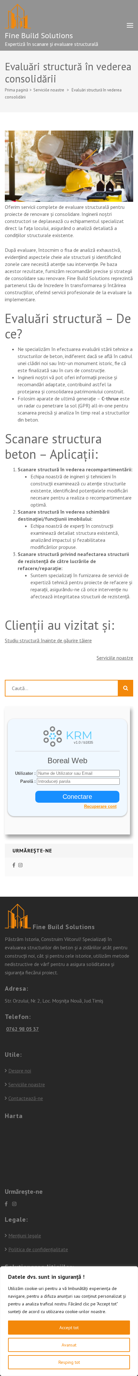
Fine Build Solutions (39, 35)
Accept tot (69, 1327)
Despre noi (19, 1070)
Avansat (69, 1345)
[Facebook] (14, 865)
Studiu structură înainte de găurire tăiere (48, 640)
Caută (125, 688)
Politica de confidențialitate (38, 1249)
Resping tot (69, 1362)
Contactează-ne (25, 1098)
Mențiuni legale (24, 1235)
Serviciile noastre (115, 657)
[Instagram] (20, 865)
